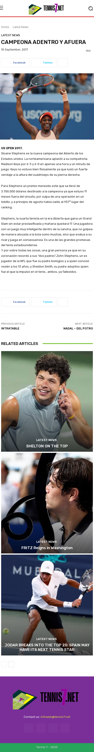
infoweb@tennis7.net (55, 717)
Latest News (20, 27)
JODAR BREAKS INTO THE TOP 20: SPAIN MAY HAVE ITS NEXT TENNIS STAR (47, 647)
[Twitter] (53, 728)
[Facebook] (28, 728)
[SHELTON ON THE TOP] (47, 401)
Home (5, 27)
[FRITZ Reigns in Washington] (47, 503)
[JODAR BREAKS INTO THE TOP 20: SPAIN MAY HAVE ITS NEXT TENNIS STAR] (47, 605)
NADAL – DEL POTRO (78, 328)
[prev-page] (4, 664)
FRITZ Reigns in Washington (47, 548)
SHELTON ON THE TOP (47, 446)
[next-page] (11, 664)
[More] (63, 62)
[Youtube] (65, 728)
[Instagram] (41, 728)
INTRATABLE (10, 328)
